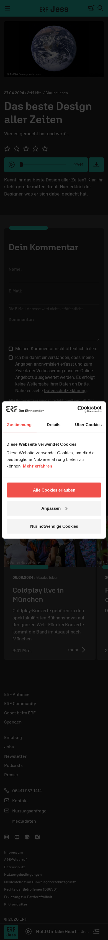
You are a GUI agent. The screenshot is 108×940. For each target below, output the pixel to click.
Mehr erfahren (37, 466)
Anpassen (51, 508)
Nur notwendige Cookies (54, 526)
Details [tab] (53, 424)
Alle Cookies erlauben (54, 490)
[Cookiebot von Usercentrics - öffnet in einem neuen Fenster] (78, 409)
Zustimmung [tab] (19, 424)
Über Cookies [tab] (88, 424)
